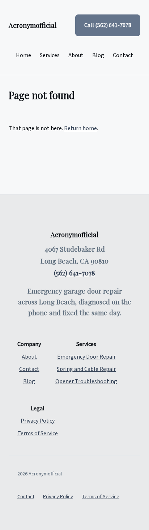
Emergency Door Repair (86, 357)
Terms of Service (37, 433)
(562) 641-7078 (74, 272)
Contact (123, 55)
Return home (80, 128)
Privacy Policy (38, 421)
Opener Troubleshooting (86, 381)
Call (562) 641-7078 (107, 25)
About (76, 55)
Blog (98, 55)
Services (50, 55)
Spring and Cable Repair (86, 369)
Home (23, 55)
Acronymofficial (33, 25)
